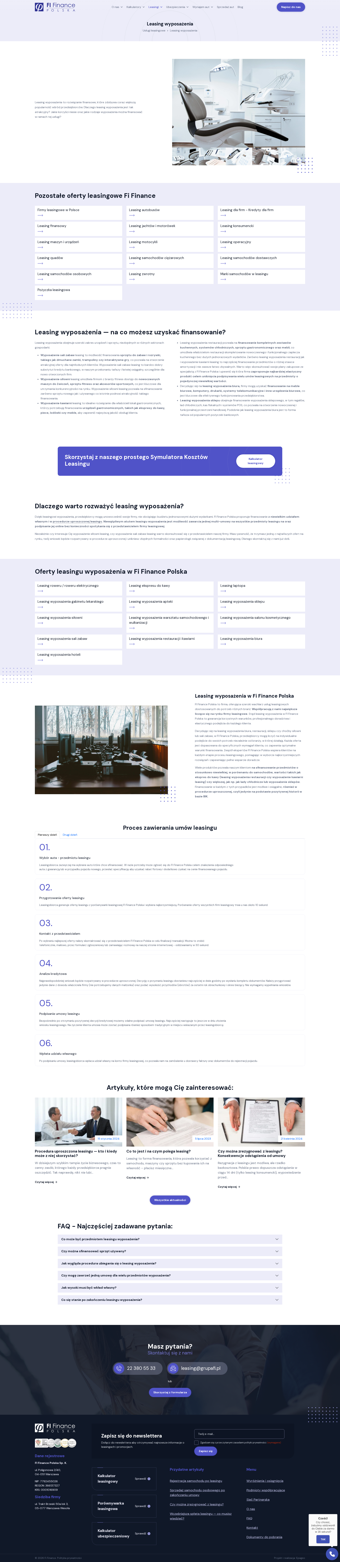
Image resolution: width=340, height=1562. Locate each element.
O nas (115, 7)
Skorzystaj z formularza (170, 1392)
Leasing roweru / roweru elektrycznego (68, 585)
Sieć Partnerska (258, 1499)
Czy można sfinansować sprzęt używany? (93, 1251)
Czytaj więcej (44, 1182)
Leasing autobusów (144, 210)
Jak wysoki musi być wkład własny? (89, 1287)
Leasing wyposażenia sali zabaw (62, 638)
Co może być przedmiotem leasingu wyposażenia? (100, 1239)
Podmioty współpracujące (265, 1490)
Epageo (300, 1558)
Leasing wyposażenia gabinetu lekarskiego (71, 601)
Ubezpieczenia (175, 7)
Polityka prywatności (69, 1558)
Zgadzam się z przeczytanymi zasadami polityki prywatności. (240, 1442)
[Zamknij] (337, 1514)
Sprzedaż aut (225, 7)
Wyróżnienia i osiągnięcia (264, 1481)
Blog (240, 7)
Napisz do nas (291, 7)
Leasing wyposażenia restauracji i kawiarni (162, 638)
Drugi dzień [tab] (70, 835)
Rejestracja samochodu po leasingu (196, 1481)
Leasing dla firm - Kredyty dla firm (247, 210)
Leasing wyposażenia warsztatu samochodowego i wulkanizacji (169, 620)
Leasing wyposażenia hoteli (59, 654)
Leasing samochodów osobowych (64, 274)
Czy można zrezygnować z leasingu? (197, 1504)
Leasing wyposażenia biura (241, 638)
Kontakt (252, 1528)
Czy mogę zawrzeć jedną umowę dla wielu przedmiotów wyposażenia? (116, 1275)
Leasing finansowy (52, 226)
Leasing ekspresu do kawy (149, 585)
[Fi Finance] (55, 7)
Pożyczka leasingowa (54, 290)
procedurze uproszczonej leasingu (77, 521)
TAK (323, 1539)
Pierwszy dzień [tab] (47, 835)
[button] (332, 1554)
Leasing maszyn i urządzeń (58, 242)
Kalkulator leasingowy (256, 461)
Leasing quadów (50, 258)
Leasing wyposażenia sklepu (242, 601)
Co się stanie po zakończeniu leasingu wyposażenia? (101, 1300)
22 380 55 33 (141, 1368)
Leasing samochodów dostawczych (248, 258)
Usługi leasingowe (154, 30)
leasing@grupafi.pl (200, 1368)
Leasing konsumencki (237, 226)
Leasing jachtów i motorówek (152, 226)
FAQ (249, 1518)
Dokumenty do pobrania (264, 1537)
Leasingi (154, 7)
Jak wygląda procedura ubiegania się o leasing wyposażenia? (108, 1263)
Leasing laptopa (232, 585)
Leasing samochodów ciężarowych (156, 258)
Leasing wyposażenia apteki (151, 601)
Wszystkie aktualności (170, 1200)
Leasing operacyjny (235, 242)
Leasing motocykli (143, 242)
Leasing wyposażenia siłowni (60, 617)
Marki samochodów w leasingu (244, 274)
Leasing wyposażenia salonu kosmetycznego (255, 617)
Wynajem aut (200, 7)
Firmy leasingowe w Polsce (58, 210)
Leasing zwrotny (142, 274)
